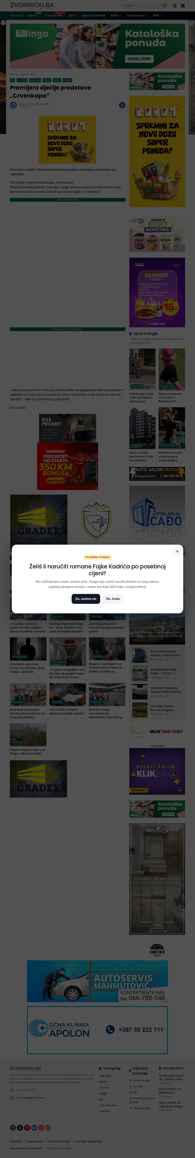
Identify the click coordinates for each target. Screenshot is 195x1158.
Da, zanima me (85, 598)
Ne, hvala (113, 598)
